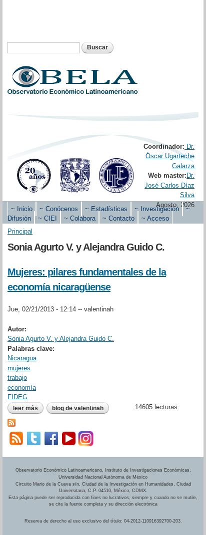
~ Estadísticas (106, 209)
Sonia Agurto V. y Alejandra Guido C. (61, 338)
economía (22, 387)
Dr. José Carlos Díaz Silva (169, 185)
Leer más (28, 409)
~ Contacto (118, 218)
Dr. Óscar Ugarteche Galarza (170, 156)
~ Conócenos (59, 209)
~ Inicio (21, 209)
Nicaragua (22, 358)
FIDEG (18, 397)
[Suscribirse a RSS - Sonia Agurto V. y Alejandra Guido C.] (12, 421)
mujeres (19, 368)
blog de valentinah (78, 408)
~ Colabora (80, 218)
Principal (20, 231)
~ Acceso (155, 218)
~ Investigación (156, 209)
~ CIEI (47, 218)
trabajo (17, 377)
